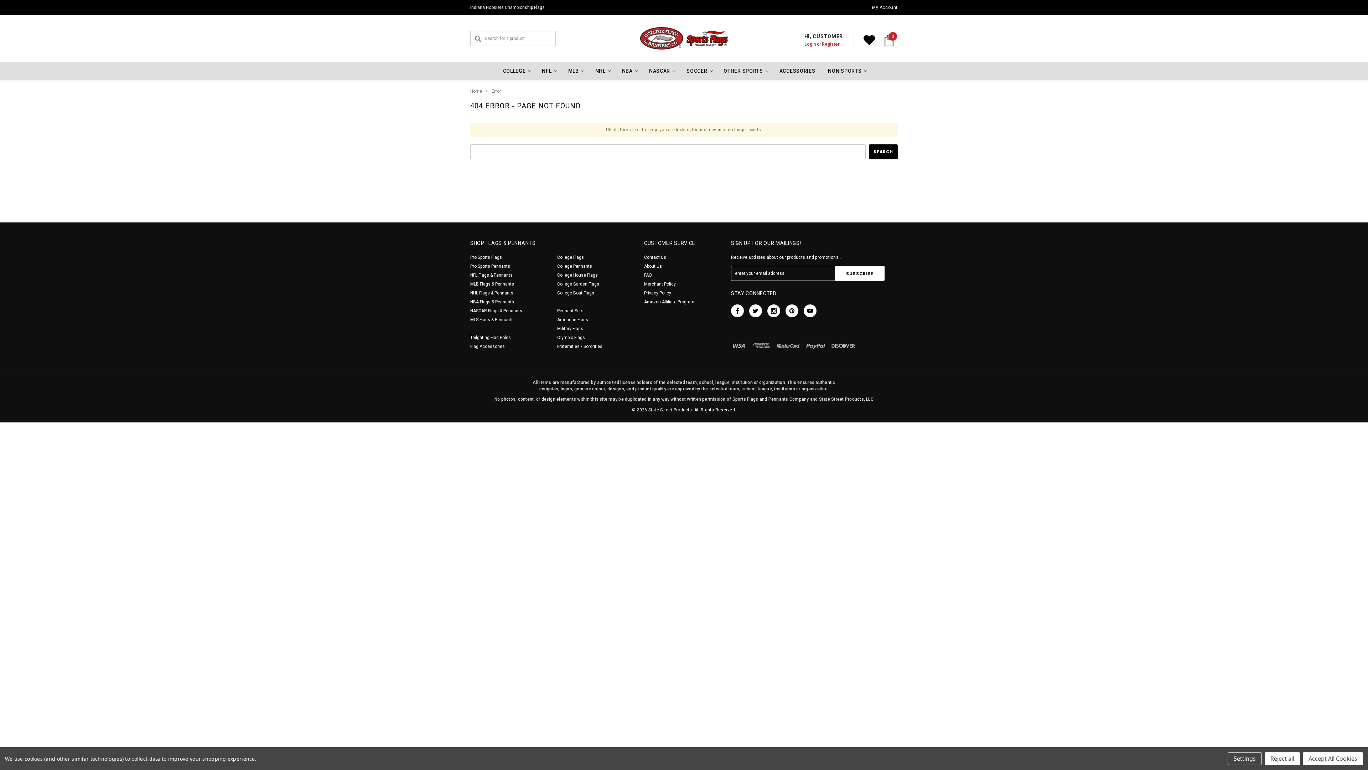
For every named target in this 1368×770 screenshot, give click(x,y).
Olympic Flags (571, 337)
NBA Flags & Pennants (492, 301)
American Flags (572, 319)
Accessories (797, 71)
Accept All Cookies (1333, 759)
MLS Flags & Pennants (492, 319)
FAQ (648, 275)
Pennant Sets (570, 310)
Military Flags (570, 328)
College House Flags (577, 275)
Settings (1245, 759)
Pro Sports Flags (486, 257)
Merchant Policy (660, 284)
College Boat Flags (575, 293)
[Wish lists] (869, 40)
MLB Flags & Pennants (492, 284)
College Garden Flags (578, 284)
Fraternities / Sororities (579, 346)
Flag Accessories (487, 346)
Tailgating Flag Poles (490, 337)
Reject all (1282, 759)
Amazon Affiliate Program (669, 301)
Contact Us (655, 257)
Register (831, 44)
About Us (653, 266)
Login (810, 44)
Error (496, 91)
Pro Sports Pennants (490, 266)
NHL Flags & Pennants (491, 293)
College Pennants (574, 266)
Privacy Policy (657, 293)
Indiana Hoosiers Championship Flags (507, 7)
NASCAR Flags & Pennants (496, 310)
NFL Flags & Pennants (491, 275)
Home (476, 91)
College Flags (570, 257)
